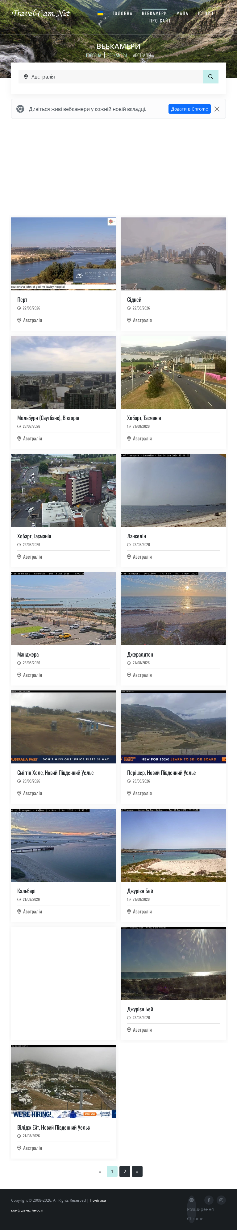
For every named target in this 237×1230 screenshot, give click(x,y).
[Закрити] (217, 109)
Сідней (134, 299)
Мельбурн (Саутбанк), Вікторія (48, 418)
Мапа (183, 13)
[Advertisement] (118, 167)
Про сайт (160, 20)
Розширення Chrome (191, 1213)
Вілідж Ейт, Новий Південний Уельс (53, 1127)
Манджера (28, 654)
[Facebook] (209, 1200)
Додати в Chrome (189, 109)
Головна (123, 13)
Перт (22, 299)
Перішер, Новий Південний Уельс (161, 772)
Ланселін (136, 536)
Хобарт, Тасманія (144, 418)
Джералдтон (140, 654)
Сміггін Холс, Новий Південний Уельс (55, 772)
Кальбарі (26, 891)
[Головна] (46, 13)
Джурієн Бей (140, 891)
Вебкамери (154, 13)
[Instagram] (221, 1200)
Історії (206, 13)
